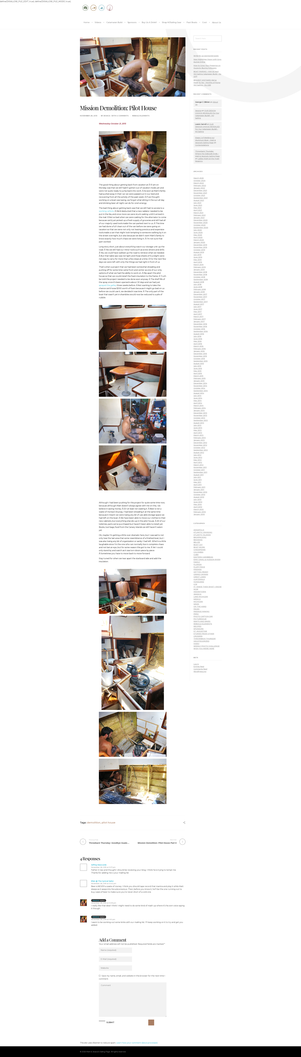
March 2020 (199, 240)
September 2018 (201, 279)
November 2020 (201, 223)
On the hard (200, 606)
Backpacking (200, 537)
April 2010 (198, 507)
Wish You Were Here (204, 649)
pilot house (108, 822)
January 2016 (199, 351)
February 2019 (200, 267)
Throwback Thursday (205, 639)
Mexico (197, 599)
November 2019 (200, 247)
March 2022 (199, 183)
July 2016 (197, 336)
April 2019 (198, 262)
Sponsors (199, 629)
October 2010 (199, 495)
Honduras (199, 582)
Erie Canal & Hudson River (207, 560)
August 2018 (199, 282)
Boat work (199, 547)
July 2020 (198, 230)
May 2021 (198, 208)
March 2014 (198, 406)
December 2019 (200, 245)
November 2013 (200, 415)
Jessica (106, 116)
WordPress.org (200, 671)
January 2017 (199, 321)
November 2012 (200, 445)
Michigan (198, 602)
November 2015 (200, 356)
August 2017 (199, 304)
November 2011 (200, 467)
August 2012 (199, 453)
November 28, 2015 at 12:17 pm (103, 867)
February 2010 (200, 512)
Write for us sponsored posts (206, 56)
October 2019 (199, 250)
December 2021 (200, 190)
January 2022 (199, 188)
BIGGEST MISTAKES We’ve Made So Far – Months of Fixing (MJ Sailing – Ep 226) (207, 82)
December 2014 (200, 383)
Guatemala (199, 579)
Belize (197, 542)
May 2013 (198, 430)
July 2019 (197, 255)
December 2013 (200, 413)
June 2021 (198, 205)
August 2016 (199, 334)
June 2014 (198, 398)
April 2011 (198, 485)
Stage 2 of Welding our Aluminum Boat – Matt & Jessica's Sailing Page (205, 140)
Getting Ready (201, 572)
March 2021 (198, 213)
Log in (196, 664)
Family (197, 562)
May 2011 (197, 482)
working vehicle (106, 211)
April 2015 (198, 373)
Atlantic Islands (202, 535)
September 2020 (201, 228)
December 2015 (200, 354)
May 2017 (198, 312)
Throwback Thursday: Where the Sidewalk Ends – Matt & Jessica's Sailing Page (207, 153)
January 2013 (199, 440)
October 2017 (199, 299)
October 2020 (200, 225)
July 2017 (197, 307)
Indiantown (200, 592)
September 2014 (201, 391)
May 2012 (198, 460)
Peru (196, 614)
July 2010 (197, 499)
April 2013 (198, 433)
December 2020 (201, 220)
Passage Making (201, 611)
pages (196, 609)
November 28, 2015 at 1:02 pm (103, 919)
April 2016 (198, 344)
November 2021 (200, 193)
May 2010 (198, 504)
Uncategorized (201, 641)
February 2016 (200, 349)
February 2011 (199, 487)
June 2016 (198, 339)
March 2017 (198, 317)
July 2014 (197, 396)
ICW (195, 584)
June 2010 (198, 502)
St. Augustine (200, 631)
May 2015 (197, 371)
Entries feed (199, 667)
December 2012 (200, 443)
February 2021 (200, 215)
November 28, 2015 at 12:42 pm (103, 883)
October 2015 (199, 359)
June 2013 (198, 428)
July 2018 (197, 284)
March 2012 (198, 465)
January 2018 (199, 292)
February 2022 (200, 185)
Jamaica (197, 594)
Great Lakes (200, 577)
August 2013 (199, 423)
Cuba (196, 555)
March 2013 (198, 435)
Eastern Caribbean (203, 557)
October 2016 (199, 329)
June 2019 (198, 257)
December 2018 (200, 272)
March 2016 (198, 346)
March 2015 (198, 376)
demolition (93, 822)
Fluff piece (199, 567)
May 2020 (198, 235)
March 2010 (199, 509)
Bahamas (198, 540)
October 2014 (199, 388)
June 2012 (198, 457)
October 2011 (199, 470)
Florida (198, 564)
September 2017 (201, 302)
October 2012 (199, 448)
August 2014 (199, 393)
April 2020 (198, 237)
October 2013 (199, 418)
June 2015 (198, 368)
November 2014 (200, 386)
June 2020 (198, 232)
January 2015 (199, 381)
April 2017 (198, 314)
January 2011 (199, 490)
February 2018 (200, 289)
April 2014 (198, 403)
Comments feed (200, 669)
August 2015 (199, 363)
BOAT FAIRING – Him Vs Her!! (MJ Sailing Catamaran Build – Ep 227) (207, 74)
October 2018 (199, 277)
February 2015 (200, 378)
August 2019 (199, 252)
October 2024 (199, 181)
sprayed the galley (107, 285)
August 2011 (199, 475)
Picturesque (200, 619)
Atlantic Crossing (203, 532)
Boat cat (198, 545)
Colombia (198, 552)
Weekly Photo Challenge (207, 646)
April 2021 (198, 210)
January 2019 (199, 270)
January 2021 (199, 218)
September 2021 (201, 198)
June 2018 (198, 287)
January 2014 (199, 410)
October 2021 (199, 195)
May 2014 (198, 401)
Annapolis (199, 530)
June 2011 (198, 480)
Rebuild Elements (140, 116)
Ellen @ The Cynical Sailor (102, 881)
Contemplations (202, 145)
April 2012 (198, 462)
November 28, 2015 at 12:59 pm (103, 903)
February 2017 (200, 319)
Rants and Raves (202, 621)
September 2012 (201, 450)
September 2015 (201, 361)
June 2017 (198, 309)
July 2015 (197, 366)
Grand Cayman (201, 574)
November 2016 (200, 326)
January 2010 (199, 514)
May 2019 (198, 260)
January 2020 (199, 242)
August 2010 (199, 497)
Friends (198, 569)
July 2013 (197, 425)
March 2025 (199, 178)
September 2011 (200, 472)
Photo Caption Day (203, 616)
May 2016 (198, 341)
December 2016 (200, 324)
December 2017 (200, 294)
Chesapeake (200, 550)
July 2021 (197, 203)
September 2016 (201, 331)
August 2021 (199, 200)
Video (196, 644)
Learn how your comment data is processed (136, 1043)
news (196, 604)
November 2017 (200, 297)
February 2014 (200, 408)
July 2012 (197, 455)
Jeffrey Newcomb (99, 865)
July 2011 (197, 477)
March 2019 (198, 265)
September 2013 (201, 420)
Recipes (197, 626)
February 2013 (200, 438)
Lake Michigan (201, 597)
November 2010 (200, 492)
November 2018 (200, 274)
